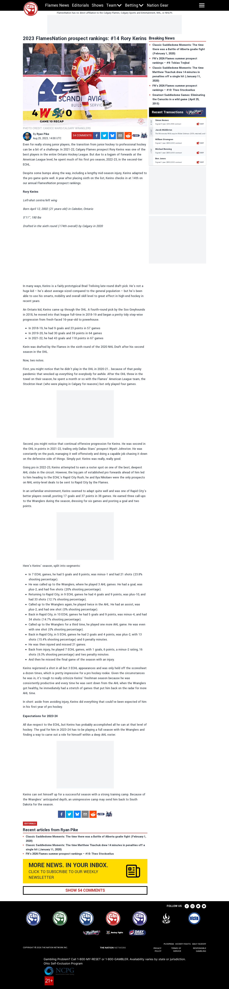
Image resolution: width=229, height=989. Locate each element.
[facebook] (96, 135)
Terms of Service (176, 950)
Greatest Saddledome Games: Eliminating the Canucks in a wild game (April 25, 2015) (178, 99)
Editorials (80, 5)
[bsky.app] (112, 135)
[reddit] (128, 135)
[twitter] (104, 135)
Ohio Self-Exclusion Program (63, 963)
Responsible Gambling (199, 950)
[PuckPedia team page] (143, 135)
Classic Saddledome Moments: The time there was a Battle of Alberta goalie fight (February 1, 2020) (178, 49)
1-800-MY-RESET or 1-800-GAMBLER (102, 959)
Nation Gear (157, 5)
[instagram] (192, 906)
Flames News (57, 5)
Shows (97, 5)
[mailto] (120, 135)
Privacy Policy (157, 950)
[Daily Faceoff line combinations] (136, 135)
